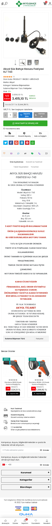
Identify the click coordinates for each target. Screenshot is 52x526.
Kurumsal (26, 472)
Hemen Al (41, 115)
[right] (49, 376)
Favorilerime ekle (12, 128)
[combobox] (4, 465)
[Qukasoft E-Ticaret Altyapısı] (26, 514)
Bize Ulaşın (26, 487)
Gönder (46, 450)
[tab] (16, 162)
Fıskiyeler (39, 338)
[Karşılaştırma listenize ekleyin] (26, 153)
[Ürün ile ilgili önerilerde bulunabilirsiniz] (47, 153)
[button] (6, 35)
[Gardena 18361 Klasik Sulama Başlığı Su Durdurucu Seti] (13, 368)
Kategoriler (26, 479)
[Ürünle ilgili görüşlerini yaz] (19, 153)
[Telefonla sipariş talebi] (40, 153)
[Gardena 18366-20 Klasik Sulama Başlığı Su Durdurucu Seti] (39, 368)
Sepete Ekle (26, 115)
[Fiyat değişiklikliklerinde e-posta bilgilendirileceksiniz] (33, 153)
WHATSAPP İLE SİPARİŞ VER (26, 123)
